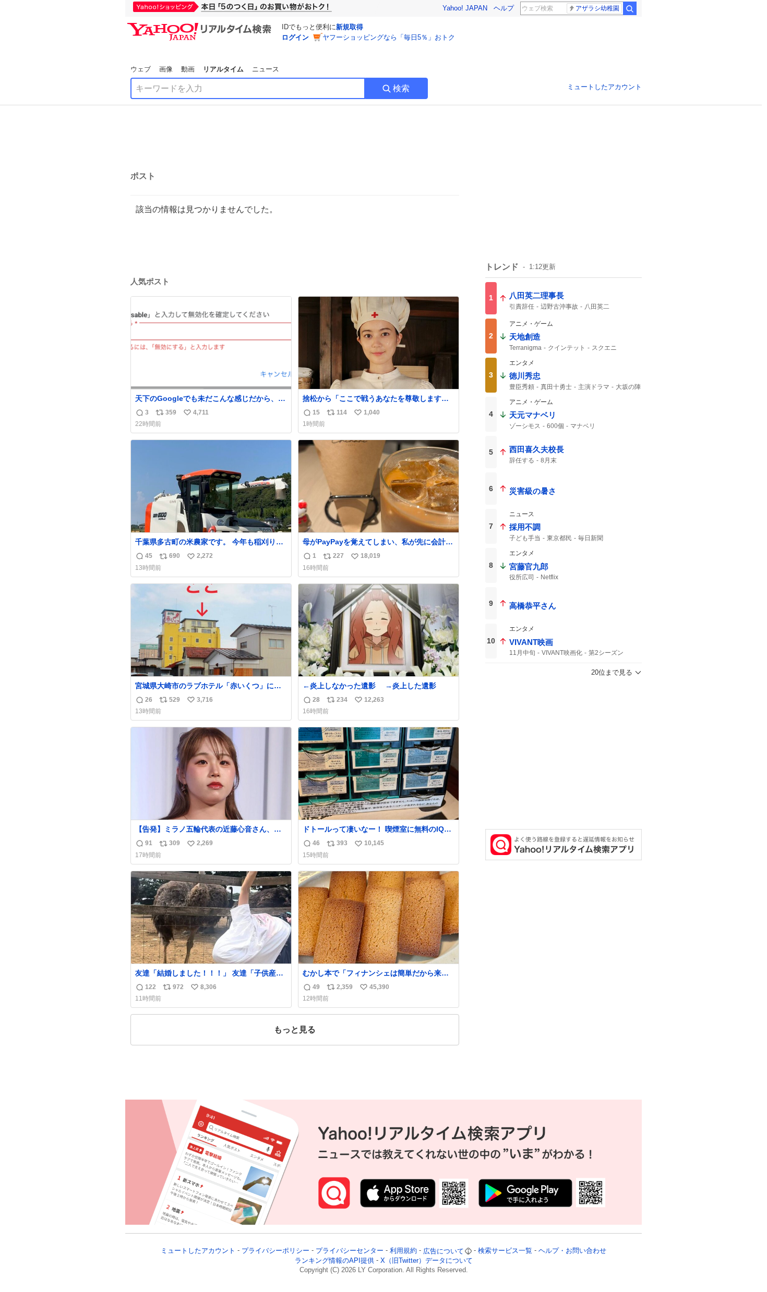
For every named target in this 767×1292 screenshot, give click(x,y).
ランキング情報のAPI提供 (334, 1260)
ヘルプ (504, 8)
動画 (188, 69)
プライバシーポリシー (275, 1251)
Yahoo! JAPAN (464, 8)
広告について (443, 1251)
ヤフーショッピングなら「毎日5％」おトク (388, 37)
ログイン (295, 37)
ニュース (265, 69)
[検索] (630, 8)
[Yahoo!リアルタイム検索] (201, 25)
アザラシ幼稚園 (597, 8)
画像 (166, 69)
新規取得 (349, 27)
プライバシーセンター (350, 1251)
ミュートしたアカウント (604, 87)
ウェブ (140, 69)
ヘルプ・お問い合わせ (572, 1251)
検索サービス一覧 (505, 1251)
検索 (401, 88)
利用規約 (403, 1251)
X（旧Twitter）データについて (426, 1260)
